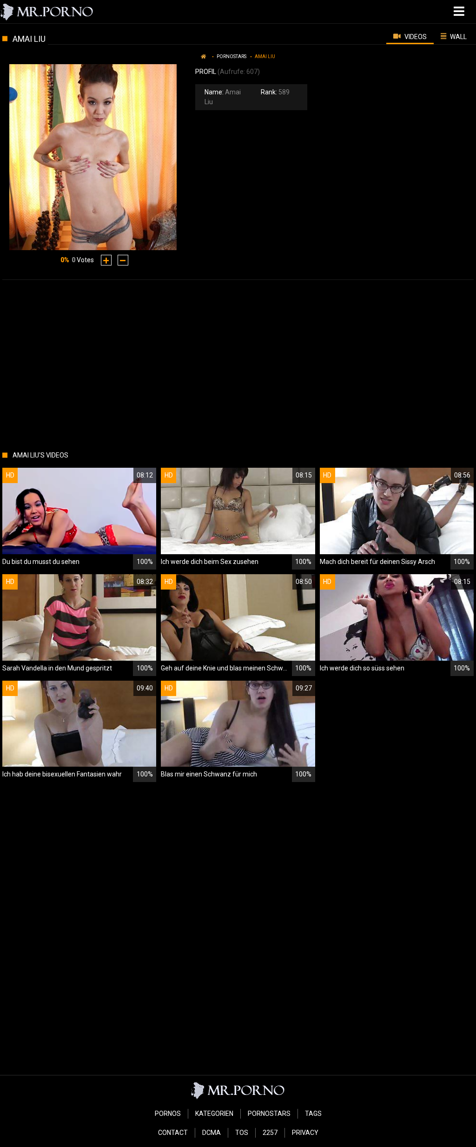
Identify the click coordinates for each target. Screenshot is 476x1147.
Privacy (305, 1132)
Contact (173, 1132)
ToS (241, 1132)
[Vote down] (123, 260)
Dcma (211, 1132)
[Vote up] (106, 260)
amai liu (265, 56)
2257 (270, 1132)
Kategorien (214, 1113)
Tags (313, 1113)
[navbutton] (460, 11)
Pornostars (231, 56)
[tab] (410, 36)
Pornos (168, 1113)
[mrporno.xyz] (47, 11)
